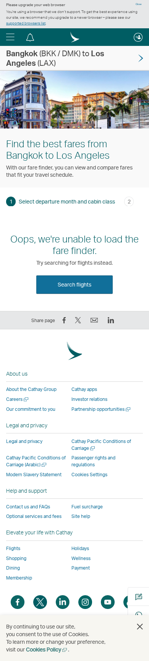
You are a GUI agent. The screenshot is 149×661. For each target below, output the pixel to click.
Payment (80, 568)
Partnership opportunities (101, 409)
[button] (10, 37)
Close (139, 4)
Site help (80, 516)
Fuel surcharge (87, 507)
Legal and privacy (24, 441)
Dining (13, 568)
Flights (13, 548)
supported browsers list (25, 23)
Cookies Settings (89, 474)
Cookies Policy (47, 649)
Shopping (16, 558)
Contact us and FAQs (28, 507)
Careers (17, 399)
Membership (19, 578)
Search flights (74, 284)
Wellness (81, 558)
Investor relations (89, 399)
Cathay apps (84, 389)
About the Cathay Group (31, 389)
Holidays (80, 548)
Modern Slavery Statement (34, 474)
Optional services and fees (34, 516)
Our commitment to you (30, 409)
